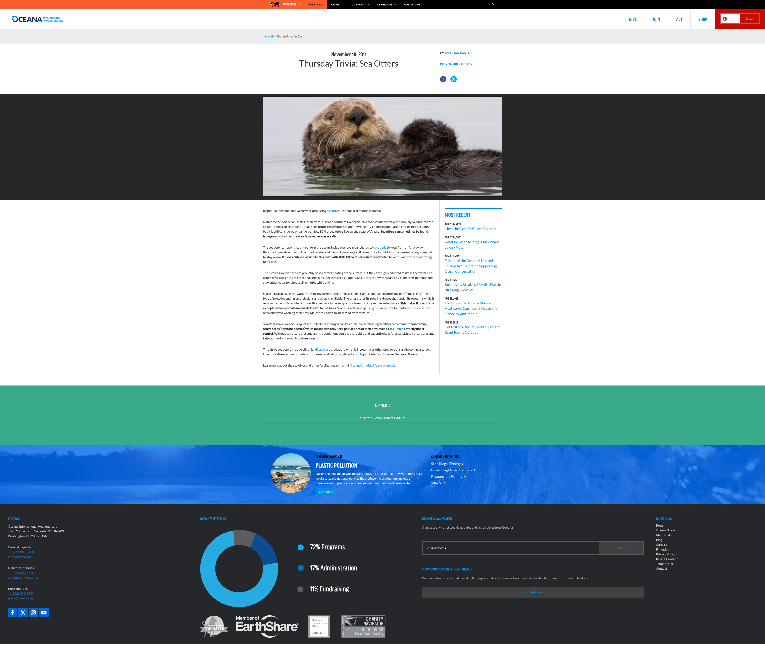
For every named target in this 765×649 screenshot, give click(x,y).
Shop (702, 19)
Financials (663, 549)
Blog (273, 36)
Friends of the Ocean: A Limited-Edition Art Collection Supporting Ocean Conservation (471, 265)
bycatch (356, 354)
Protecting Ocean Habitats (452, 470)
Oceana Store (665, 530)
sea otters (333, 210)
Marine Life (664, 535)
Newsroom (384, 4)
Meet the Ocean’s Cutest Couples (470, 228)
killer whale (322, 349)
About (335, 4)
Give (633, 19)
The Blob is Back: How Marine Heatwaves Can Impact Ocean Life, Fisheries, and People (471, 308)
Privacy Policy (665, 554)
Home (266, 36)
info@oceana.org (19, 557)
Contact (661, 568)
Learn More (325, 492)
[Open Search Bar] (493, 4)
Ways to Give (412, 4)
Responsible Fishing (457, 64)
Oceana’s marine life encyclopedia (373, 365)
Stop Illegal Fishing (446, 463)
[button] (443, 79)
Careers (661, 544)
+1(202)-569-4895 (21, 572)
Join (656, 19)
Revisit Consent (667, 559)
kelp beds (379, 247)
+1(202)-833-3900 (21, 552)
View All (436, 482)
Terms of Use (665, 563)
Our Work (358, 4)
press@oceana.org (20, 598)
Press (660, 525)
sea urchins (397, 328)
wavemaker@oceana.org (24, 577)
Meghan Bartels (459, 53)
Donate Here (533, 592)
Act (679, 19)
